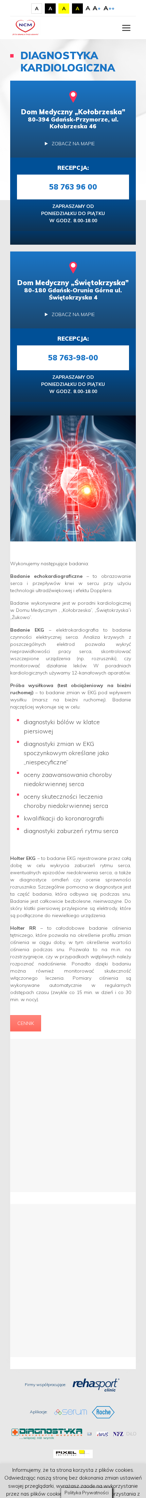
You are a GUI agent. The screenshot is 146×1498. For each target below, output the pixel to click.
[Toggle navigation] (126, 28)
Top (138, 1489)
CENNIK (25, 1023)
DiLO (131, 1433)
